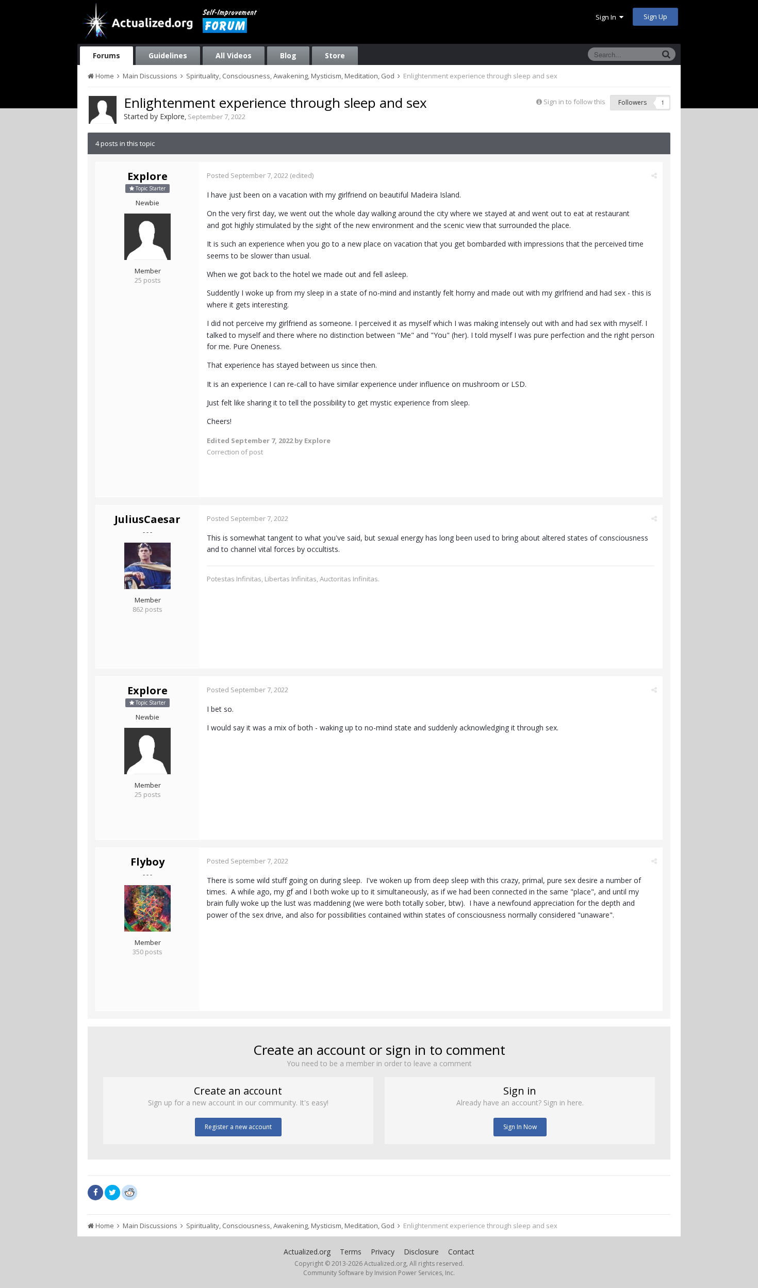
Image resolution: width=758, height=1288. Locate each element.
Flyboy (147, 862)
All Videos (234, 55)
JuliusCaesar (147, 519)
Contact (461, 1252)
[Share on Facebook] (95, 1192)
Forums (106, 55)
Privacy (382, 1252)
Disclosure (421, 1252)
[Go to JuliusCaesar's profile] (147, 566)
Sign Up (655, 16)
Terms (350, 1252)
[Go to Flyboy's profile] (147, 908)
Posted (247, 175)
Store (335, 55)
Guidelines (168, 55)
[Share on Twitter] (112, 1192)
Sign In (607, 17)
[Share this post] (654, 175)
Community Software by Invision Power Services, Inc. (379, 1272)
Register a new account (238, 1126)
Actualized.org (307, 1252)
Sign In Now (520, 1126)
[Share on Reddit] (129, 1191)
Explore (172, 116)
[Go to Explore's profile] (103, 110)
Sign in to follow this (574, 101)
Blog (288, 55)
